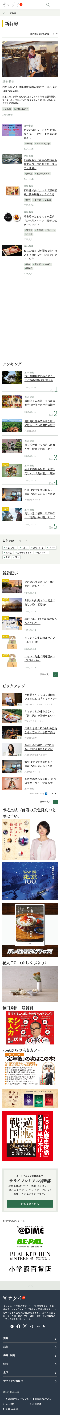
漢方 (17, 557)
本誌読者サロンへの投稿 (17, 1398)
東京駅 (38, 199)
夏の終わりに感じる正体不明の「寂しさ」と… (39, 584)
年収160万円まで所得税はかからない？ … (40, 621)
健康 (5, 1364)
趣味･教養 (8, 81)
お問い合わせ (12, 1409)
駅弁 (28, 199)
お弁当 (48, 264)
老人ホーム (42, 552)
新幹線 (8, 108)
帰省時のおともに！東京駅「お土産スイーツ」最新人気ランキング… (40, 220)
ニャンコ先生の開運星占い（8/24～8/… (39, 640)
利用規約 (36, 1403)
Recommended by (36, 793)
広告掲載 (10, 1403)
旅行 (5, 1347)
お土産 (29, 234)
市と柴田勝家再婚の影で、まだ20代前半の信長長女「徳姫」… (39, 378)
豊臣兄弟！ (10, 547)
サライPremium (13, 1381)
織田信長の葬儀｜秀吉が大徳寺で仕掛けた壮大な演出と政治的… (39, 403)
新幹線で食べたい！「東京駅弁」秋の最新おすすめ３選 (40, 192)
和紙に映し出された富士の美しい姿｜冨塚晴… (39, 602)
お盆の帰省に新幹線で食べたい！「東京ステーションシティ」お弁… (40, 255)
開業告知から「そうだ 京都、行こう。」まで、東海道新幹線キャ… (41, 134)
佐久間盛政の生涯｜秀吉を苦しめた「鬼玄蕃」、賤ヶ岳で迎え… (39, 471)
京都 (7, 557)
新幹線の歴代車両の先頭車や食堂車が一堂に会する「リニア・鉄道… (40, 164)
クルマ (24, 547)
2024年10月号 (21, 108)
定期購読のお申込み (41, 1398)
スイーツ (51, 230)
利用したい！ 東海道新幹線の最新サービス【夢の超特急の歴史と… (29, 89)
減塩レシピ (38, 547)
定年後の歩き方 (24, 552)
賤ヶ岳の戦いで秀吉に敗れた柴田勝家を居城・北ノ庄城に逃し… (39, 447)
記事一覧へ (45, 674)
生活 (5, 1372)
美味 (5, 1338)
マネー (52, 547)
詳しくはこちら (30, 1204)
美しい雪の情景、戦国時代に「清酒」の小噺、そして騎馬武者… (39, 515)
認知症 (8, 552)
